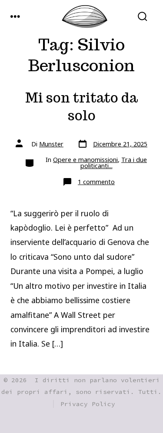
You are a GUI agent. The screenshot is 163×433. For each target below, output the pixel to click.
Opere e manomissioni (85, 159)
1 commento (96, 182)
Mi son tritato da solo (81, 106)
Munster (51, 144)
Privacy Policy (87, 404)
